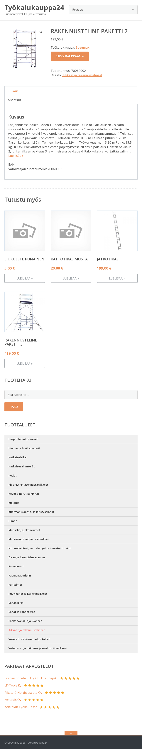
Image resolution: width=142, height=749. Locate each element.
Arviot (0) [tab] (14, 100)
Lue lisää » (16, 155)
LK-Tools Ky (12, 685)
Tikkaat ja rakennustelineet (82, 75)
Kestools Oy (12, 699)
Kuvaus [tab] (13, 91)
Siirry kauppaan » (70, 56)
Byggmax (82, 47)
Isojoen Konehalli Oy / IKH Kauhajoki (31, 678)
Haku (14, 407)
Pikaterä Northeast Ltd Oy (23, 692)
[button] (41, 32)
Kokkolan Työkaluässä (20, 707)
